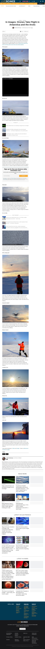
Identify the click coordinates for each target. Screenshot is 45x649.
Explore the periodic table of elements (26, 614)
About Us (25, 633)
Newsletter (27, 31)
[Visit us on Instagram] (23, 1)
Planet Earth (22, 3)
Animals (4, 3)
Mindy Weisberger (18, 27)
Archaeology (9, 3)
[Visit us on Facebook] (20, 1)
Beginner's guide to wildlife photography (34, 609)
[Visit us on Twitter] (21, 1)
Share (4, 31)
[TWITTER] (7, 459)
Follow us (22, 31)
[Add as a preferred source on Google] (22, 629)
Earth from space (18, 608)
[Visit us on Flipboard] (26, 1)
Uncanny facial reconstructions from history (26, 617)
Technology (31, 3)
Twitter (13, 448)
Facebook (4, 449)
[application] (15, 87)
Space (27, 3)
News (32, 27)
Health (14, 3)
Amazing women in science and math (26, 611)
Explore (35, 3)
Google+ (18, 448)
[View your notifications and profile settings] (41, 1)
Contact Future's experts (16, 634)
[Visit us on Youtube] (24, 1)
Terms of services (13, 178)
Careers (8, 639)
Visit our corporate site (24, 625)
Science (17, 3)
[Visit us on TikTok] (27, 1)
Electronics (24, 20)
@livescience (26, 448)
